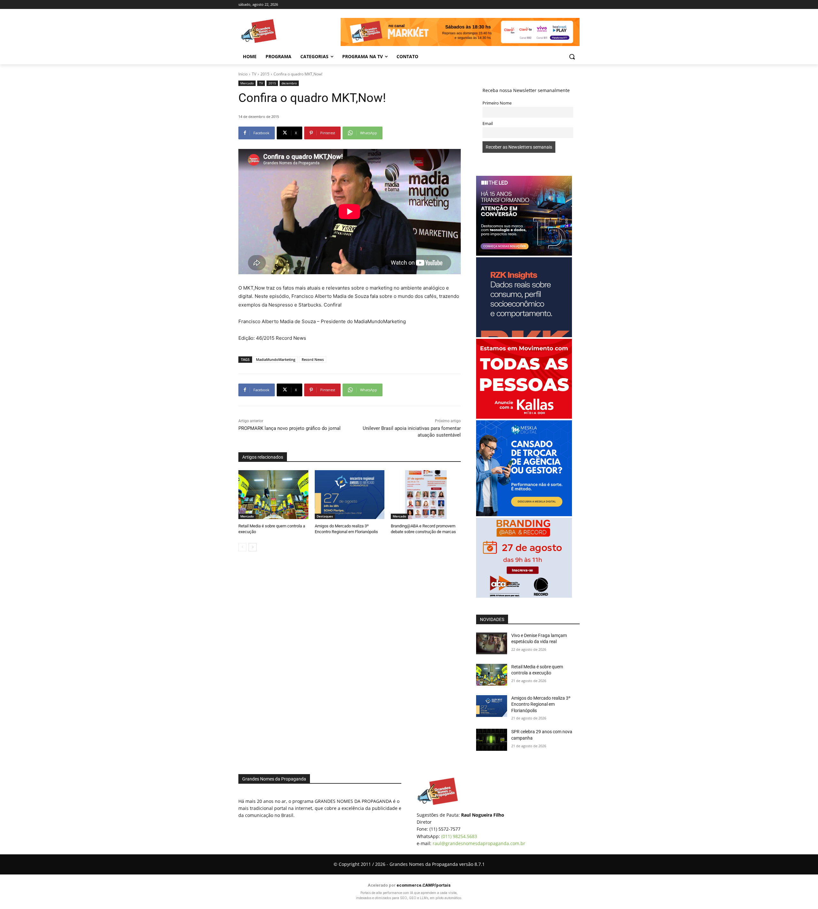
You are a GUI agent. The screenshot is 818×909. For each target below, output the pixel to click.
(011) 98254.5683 (459, 836)
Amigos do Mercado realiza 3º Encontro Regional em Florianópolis (540, 704)
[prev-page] (242, 547)
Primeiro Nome (497, 103)
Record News (313, 359)
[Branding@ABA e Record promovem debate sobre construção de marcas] (426, 494)
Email (487, 123)
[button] (572, 56)
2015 (264, 74)
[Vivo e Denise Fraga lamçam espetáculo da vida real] (491, 643)
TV (254, 74)
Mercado (247, 83)
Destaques (325, 516)
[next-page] (253, 547)
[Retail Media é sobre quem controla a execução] (273, 494)
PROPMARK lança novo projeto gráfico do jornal (289, 428)
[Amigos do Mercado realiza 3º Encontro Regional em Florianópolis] (350, 494)
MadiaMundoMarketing (275, 359)
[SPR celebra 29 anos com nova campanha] (491, 739)
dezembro (289, 83)
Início (243, 74)
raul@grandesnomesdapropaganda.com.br (479, 843)
